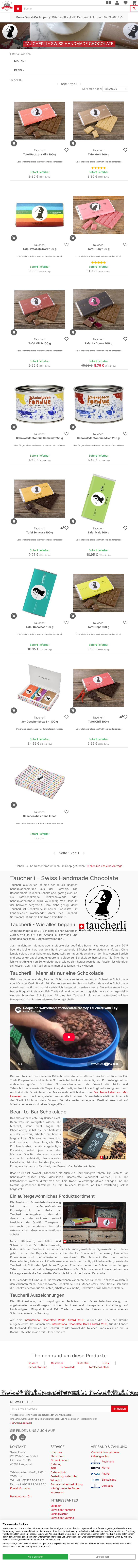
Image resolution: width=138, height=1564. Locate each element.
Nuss (105, 1363)
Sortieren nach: (92, 88)
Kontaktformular (20, 1488)
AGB (53, 1468)
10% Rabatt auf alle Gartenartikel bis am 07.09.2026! (67, 17)
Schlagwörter (59, 1513)
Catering (55, 1464)
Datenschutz (58, 1472)
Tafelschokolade (99, 1367)
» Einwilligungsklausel (21, 1423)
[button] (69, 60)
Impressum (57, 1492)
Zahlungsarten (100, 1456)
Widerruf (55, 1480)
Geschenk (57, 1363)
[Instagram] (22, 1437)
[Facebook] (13, 1437)
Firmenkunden (59, 1460)
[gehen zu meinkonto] (116, 3)
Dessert (33, 1363)
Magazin (55, 1505)
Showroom (57, 1456)
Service (57, 1447)
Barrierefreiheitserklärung (66, 1484)
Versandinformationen (105, 1452)
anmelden (119, 1408)
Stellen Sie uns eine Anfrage (104, 866)
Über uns (56, 1452)
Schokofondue (38, 1367)
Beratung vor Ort (21, 1496)
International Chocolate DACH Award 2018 (79, 1324)
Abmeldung (70, 1419)
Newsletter (21, 1402)
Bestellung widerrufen (64, 1476)
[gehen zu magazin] (108, 3)
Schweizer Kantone (62, 1509)
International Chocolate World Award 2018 (54, 1320)
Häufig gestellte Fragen (65, 1488)
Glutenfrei (83, 1363)
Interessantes (64, 1500)
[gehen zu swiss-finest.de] (7, 6)
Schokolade (67, 1367)
